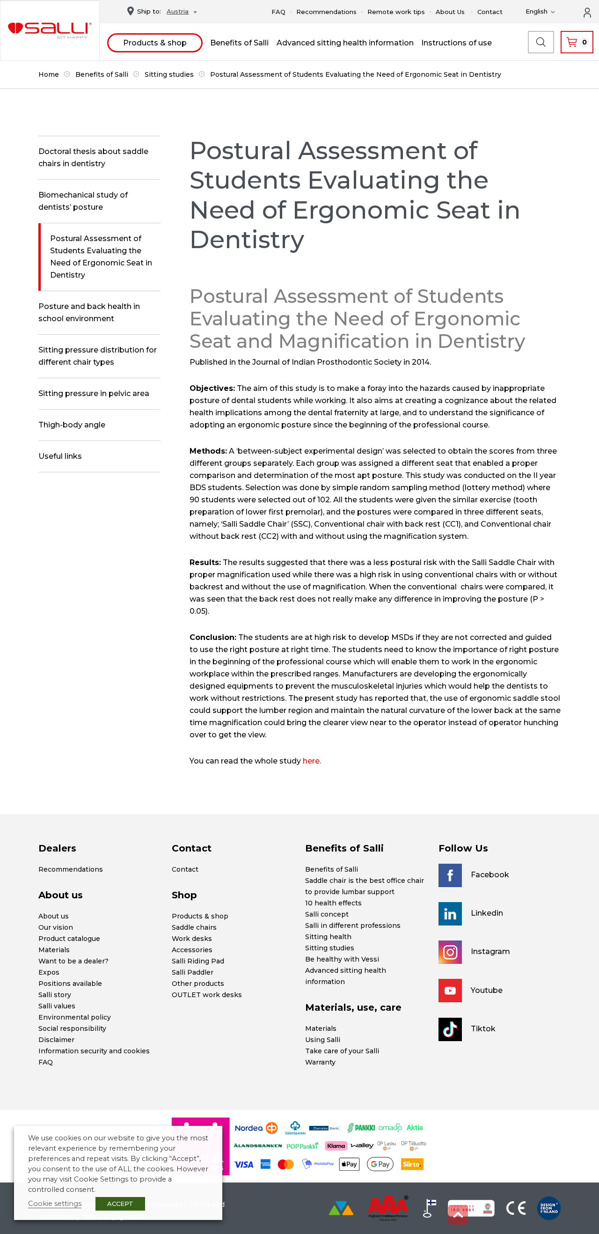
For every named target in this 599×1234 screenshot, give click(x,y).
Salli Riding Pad (198, 961)
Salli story (54, 995)
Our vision (55, 927)
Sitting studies (169, 74)
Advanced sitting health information (345, 42)
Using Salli (322, 1040)
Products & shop (155, 42)
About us (53, 916)
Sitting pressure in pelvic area (93, 393)
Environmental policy (74, 1017)
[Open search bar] (541, 42)
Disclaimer (56, 1040)
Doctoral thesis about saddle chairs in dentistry (93, 157)
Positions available (70, 983)
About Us (450, 11)
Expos (48, 972)
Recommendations (326, 11)
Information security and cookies (94, 1051)
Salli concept (327, 914)
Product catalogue (69, 938)
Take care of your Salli (342, 1051)
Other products (198, 983)
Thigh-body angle (71, 424)
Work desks (192, 938)
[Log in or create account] (592, 11)
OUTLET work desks (207, 995)
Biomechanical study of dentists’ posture (83, 201)
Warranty (320, 1062)
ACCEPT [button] (120, 1203)
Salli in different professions (353, 925)
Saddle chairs (194, 927)
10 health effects (333, 903)
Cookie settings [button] (54, 1203)
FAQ (278, 11)
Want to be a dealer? (73, 961)
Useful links (60, 456)
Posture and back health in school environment (89, 312)
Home (48, 74)
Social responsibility (72, 1028)
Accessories (192, 950)
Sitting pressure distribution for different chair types (97, 356)
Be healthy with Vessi (342, 959)
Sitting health (328, 937)
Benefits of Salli (239, 42)
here (311, 761)
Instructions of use (456, 42)
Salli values (56, 1006)
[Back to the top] (458, 1215)
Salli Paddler (192, 972)
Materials (54, 950)
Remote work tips (396, 11)
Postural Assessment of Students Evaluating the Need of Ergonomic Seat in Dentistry (101, 256)
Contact (490, 11)
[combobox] (179, 12)
